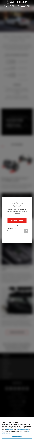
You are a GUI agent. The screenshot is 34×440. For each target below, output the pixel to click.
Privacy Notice (9, 429)
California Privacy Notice (22, 429)
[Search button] (26, 231)
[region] (17, 428)
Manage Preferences (17, 436)
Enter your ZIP (12, 228)
